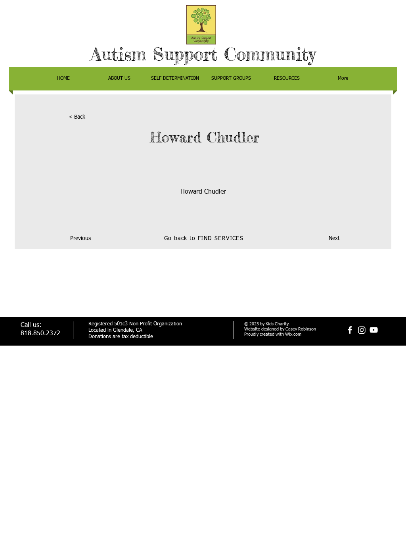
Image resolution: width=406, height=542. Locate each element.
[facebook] (350, 330)
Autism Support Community (203, 54)
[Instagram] (362, 330)
